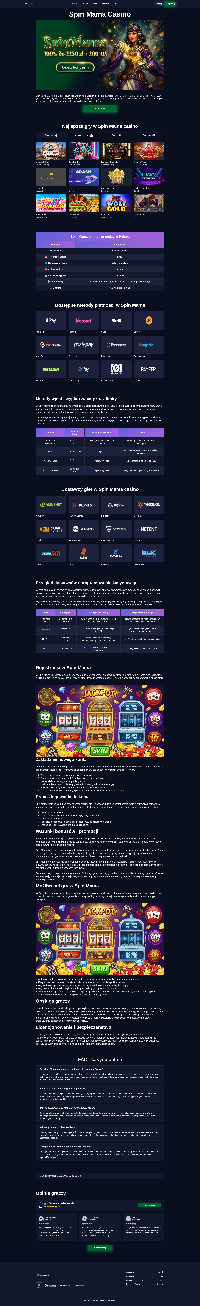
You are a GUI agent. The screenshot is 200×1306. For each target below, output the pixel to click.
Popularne (49, 135)
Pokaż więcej (100, 1248)
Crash (114, 135)
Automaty (147, 135)
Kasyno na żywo (82, 135)
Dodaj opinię (150, 1205)
